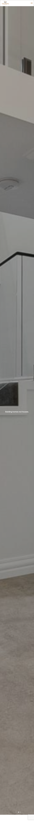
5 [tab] (20, 812)
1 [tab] (13, 812)
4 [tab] (18, 812)
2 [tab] (15, 812)
